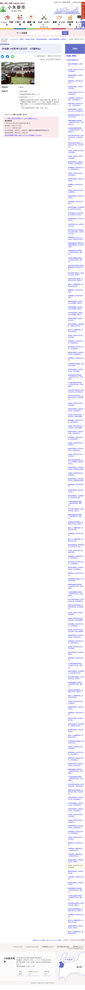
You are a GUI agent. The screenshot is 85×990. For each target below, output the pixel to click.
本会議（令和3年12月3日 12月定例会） (76, 174)
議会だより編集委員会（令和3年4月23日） (75, 696)
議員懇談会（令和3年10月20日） (75, 290)
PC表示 (66, 940)
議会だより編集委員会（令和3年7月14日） (75, 539)
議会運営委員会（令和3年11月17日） (76, 219)
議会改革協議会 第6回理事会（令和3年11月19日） (76, 208)
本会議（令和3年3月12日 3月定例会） (76, 815)
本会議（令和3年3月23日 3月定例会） (76, 747)
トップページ (14, 39)
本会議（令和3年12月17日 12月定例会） (76, 93)
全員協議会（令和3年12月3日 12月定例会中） (76, 168)
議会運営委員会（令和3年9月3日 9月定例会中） (76, 449)
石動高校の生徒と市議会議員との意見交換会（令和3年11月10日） (76, 231)
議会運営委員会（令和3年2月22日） (76, 872)
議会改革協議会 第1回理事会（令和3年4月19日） (76, 724)
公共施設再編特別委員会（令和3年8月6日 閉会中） (75, 503)
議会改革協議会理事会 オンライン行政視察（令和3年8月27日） (76, 461)
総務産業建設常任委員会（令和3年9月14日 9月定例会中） (75, 376)
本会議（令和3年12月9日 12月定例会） (76, 157)
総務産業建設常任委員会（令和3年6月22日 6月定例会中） (75, 586)
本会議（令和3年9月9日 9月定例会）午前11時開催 (76, 415)
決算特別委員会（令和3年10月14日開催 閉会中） (75, 307)
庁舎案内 (20, 973)
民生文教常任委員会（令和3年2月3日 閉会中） (76, 904)
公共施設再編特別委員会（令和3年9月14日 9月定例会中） (75, 384)
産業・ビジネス (59, 23)
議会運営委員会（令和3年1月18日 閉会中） (76, 926)
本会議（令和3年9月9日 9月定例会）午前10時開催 (76, 426)
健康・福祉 (31, 23)
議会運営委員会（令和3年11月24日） (76, 196)
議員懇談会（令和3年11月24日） (75, 185)
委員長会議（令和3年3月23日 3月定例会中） (76, 758)
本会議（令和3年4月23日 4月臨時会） (76, 702)
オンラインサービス (80, 24)
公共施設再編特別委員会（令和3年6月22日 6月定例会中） (75, 593)
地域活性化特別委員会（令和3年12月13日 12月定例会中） (76, 144)
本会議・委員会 (30, 39)
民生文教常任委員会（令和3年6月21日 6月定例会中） (76, 600)
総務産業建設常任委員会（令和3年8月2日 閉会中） (75, 516)
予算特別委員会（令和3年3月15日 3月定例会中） (76, 809)
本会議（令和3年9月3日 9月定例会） (76, 443)
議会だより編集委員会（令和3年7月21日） (75, 528)
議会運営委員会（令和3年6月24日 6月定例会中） (76, 568)
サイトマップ (18, 946)
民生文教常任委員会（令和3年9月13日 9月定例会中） (76, 390)
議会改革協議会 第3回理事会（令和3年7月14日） (76, 545)
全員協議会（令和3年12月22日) (75, 81)
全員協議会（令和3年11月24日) (75, 202)
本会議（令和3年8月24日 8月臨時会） (76, 473)
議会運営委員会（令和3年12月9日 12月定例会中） (75, 162)
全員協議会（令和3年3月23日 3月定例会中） (76, 753)
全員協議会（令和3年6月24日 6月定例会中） (76, 557)
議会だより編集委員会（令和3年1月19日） (75, 921)
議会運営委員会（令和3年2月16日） (76, 883)
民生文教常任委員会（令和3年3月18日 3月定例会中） (76, 785)
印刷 (41, 59)
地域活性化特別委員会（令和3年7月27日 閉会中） (75, 522)
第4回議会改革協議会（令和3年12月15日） (76, 115)
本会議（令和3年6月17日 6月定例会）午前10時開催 (76, 630)
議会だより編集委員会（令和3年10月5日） (75, 330)
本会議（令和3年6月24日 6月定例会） (76, 551)
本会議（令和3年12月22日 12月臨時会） (76, 70)
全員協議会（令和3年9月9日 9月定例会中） (75, 421)
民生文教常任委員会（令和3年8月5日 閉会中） (76, 509)
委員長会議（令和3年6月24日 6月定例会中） (76, 562)
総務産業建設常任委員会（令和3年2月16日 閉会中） (75, 890)
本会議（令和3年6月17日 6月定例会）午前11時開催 (76, 619)
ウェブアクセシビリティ (75, 948)
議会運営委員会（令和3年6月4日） (76, 653)
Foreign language (79, 2)
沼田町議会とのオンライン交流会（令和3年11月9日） (76, 238)
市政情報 (70, 23)
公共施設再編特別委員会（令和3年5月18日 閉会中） (75, 665)
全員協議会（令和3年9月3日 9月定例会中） (75, 438)
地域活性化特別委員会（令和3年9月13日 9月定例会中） (75, 397)
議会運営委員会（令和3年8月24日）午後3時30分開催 (76, 468)
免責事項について (48, 946)
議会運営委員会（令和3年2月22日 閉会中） (76, 860)
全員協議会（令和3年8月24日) (76, 485)
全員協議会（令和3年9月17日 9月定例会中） (76, 341)
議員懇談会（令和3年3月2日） (75, 843)
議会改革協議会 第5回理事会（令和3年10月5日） (76, 324)
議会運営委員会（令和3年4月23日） (76, 707)
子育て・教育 (20, 23)
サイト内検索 (22, 33)
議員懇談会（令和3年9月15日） (76, 358)
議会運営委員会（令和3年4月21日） (76, 719)
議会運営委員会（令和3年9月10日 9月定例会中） (76, 409)
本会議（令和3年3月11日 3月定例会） (76, 821)
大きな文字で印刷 (52, 59)
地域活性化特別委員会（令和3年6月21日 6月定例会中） (75, 606)
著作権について (78, 946)
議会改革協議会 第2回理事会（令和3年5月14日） (76, 672)
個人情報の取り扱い (63, 946)
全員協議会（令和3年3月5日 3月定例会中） (75, 832)
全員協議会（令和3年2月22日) (76, 877)
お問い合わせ (47, 973)
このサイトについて (32, 946)
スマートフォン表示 (77, 940)
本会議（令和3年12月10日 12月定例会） (76, 151)
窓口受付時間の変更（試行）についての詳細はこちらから (23, 135)
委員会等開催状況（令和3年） (58, 39)
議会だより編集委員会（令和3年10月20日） (75, 285)
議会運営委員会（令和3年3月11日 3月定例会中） (76, 826)
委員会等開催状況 (41, 39)
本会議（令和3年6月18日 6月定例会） (76, 613)
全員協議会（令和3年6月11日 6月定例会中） (76, 641)
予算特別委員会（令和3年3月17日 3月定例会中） (76, 798)
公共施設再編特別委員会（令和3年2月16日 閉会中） (75, 897)
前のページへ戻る (39, 940)
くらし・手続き (7, 23)
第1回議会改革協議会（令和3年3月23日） (76, 741)
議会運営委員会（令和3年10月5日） (75, 319)
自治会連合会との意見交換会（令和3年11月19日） (75, 213)
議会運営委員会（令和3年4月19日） (76, 730)
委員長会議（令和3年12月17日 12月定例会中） (75, 104)
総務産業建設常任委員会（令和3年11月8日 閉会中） (75, 252)
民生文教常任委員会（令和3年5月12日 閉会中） (76, 677)
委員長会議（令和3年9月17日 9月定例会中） (76, 347)
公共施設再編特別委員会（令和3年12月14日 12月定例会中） (76, 129)
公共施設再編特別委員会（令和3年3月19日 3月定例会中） (75, 778)
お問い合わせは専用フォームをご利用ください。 (23, 118)
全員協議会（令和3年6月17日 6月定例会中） (76, 624)
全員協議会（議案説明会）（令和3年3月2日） (75, 849)
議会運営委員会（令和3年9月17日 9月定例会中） (76, 353)
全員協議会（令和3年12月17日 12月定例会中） (75, 98)
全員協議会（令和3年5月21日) (76, 658)
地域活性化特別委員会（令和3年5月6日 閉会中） (75, 690)
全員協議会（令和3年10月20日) (75, 296)
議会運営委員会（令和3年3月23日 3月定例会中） (76, 764)
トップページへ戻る (54, 940)
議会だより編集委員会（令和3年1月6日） (75, 932)
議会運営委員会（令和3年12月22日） (75, 76)
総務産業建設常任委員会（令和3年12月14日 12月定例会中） (76, 122)
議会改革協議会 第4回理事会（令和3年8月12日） (76, 496)
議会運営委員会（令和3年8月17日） (76, 491)
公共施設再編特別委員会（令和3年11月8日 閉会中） (75, 259)
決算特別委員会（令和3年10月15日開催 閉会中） (75, 302)
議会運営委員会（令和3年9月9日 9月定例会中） (76, 432)
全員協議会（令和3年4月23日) (76, 713)
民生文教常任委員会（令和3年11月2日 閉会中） (76, 273)
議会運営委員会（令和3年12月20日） (75, 87)
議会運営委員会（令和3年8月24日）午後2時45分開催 (76, 479)
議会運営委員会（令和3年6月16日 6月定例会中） (76, 636)
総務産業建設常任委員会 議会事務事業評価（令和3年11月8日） (76, 244)
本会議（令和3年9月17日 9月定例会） (76, 336)
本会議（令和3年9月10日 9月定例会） (76, 404)
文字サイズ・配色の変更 (62, 2)
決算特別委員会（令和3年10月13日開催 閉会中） (75, 313)
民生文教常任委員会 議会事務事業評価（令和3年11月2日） (76, 267)
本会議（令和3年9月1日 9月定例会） (76, 455)
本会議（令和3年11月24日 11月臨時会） (76, 191)
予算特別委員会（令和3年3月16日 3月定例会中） (76, 804)
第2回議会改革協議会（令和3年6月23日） (76, 579)
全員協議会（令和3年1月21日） (76, 915)
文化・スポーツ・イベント (44, 24)
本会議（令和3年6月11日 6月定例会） (76, 647)
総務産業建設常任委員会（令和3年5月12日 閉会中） (75, 684)
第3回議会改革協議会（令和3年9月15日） (76, 364)
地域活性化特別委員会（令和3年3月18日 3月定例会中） (75, 791)
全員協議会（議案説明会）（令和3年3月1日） (75, 855)
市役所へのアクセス (34, 973)
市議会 (22, 39)
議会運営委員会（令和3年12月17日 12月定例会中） (76, 110)
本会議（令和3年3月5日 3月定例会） (76, 838)
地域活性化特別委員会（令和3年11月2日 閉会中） (75, 279)
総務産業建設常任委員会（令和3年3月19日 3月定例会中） (75, 771)
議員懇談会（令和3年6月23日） (76, 574)
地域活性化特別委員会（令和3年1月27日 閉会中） (75, 909)
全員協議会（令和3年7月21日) (76, 534)
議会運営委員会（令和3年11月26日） (76, 179)
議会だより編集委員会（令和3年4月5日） (75, 736)
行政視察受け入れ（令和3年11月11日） (76, 225)
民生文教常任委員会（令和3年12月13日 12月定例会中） (76, 137)
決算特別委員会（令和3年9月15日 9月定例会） (76, 370)
